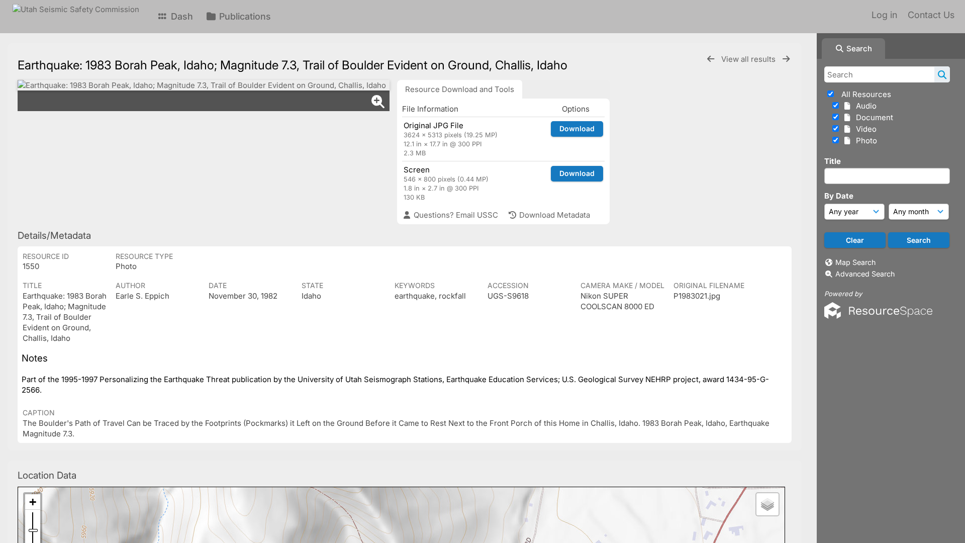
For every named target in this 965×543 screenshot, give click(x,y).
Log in (884, 15)
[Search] (942, 74)
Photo (864, 140)
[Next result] (786, 59)
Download (577, 128)
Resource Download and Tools (459, 89)
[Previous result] (710, 59)
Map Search (855, 262)
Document (872, 117)
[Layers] (767, 504)
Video (864, 129)
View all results (749, 59)
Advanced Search (865, 273)
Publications (244, 16)
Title (832, 161)
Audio (864, 106)
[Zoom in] (32, 502)
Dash (180, 16)
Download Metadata (553, 215)
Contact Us (931, 15)
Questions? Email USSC (455, 215)
